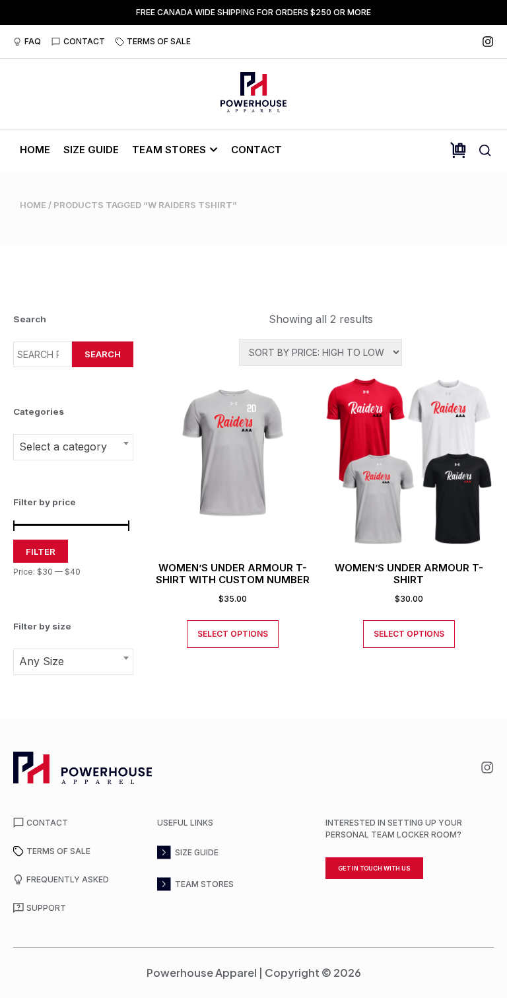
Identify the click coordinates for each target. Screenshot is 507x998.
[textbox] (73, 446)
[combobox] (73, 447)
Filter (40, 551)
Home (33, 204)
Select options (232, 634)
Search (102, 354)
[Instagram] (488, 42)
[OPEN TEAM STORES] (213, 149)
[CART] (458, 150)
